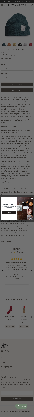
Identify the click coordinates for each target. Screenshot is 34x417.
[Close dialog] (32, 198)
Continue (9, 212)
